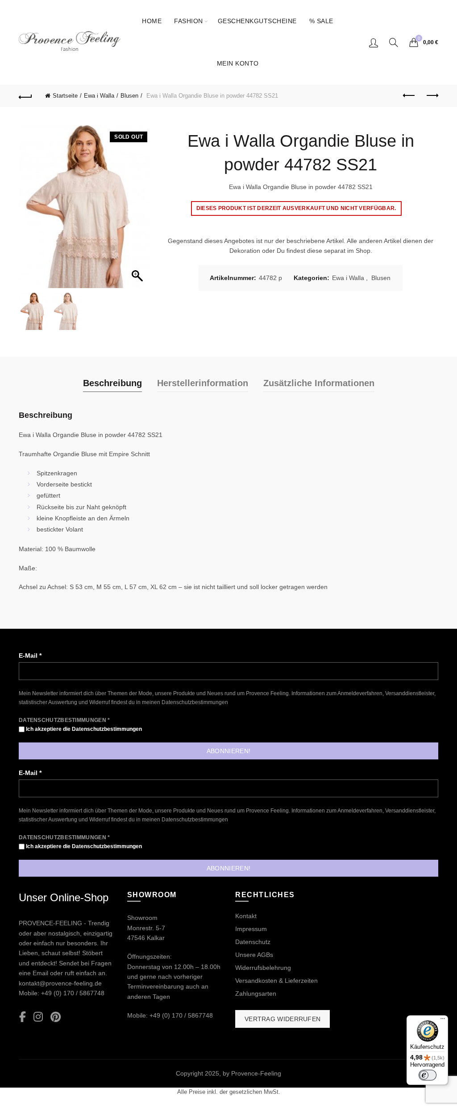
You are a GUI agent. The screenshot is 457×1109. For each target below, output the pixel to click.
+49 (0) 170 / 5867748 (72, 993)
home (152, 21)
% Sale (321, 21)
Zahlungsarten (255, 993)
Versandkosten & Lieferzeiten (276, 980)
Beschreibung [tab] (112, 383)
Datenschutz (252, 941)
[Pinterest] (55, 1017)
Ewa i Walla (99, 95)
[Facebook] (22, 1017)
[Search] (393, 42)
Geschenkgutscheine (257, 21)
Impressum (251, 928)
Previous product (409, 96)
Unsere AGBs (254, 954)
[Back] (25, 96)
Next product (431, 96)
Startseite (65, 95)
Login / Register (373, 42)
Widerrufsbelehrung (263, 967)
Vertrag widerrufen (282, 1018)
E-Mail (30, 655)
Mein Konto (238, 63)
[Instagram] (38, 1017)
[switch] (427, 1075)
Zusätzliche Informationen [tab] (318, 383)
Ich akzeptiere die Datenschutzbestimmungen (83, 729)
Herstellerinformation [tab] (202, 383)
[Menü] (442, 1020)
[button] (138, 211)
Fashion (188, 21)
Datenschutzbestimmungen (195, 702)
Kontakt (246, 915)
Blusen (129, 95)
